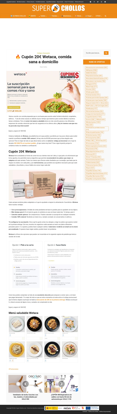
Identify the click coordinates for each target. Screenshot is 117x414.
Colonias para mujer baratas (96, 100)
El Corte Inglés (102, 106)
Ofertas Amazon (79, 1)
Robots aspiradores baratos (96, 146)
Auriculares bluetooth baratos (97, 78)
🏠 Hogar (88, 16)
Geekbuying (92, 108)
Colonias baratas (93, 95)
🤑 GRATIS (32, 16)
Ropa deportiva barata (95, 151)
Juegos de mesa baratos (95, 114)
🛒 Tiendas (53, 16)
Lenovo (90, 119)
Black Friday (92, 86)
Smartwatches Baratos (95, 159)
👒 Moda (78, 16)
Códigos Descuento (43, 53)
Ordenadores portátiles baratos (95, 128)
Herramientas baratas (95, 111)
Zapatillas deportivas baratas (97, 173)
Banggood (91, 84)
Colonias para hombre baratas (97, 97)
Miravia (101, 119)
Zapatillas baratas (51, 1)
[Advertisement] (58, 34)
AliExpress (92, 70)
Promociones (14, 369)
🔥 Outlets (41, 16)
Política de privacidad (105, 411)
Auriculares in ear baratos (96, 81)
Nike (90, 125)
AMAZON (91, 73)
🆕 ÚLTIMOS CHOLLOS (18, 16)
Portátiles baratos (40, 1)
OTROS (98, 16)
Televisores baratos (94, 165)
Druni (104, 103)
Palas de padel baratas (95, 132)
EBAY (90, 106)
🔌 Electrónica (66, 16)
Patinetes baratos (93, 135)
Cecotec (91, 89)
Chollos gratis (92, 92)
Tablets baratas (93, 162)
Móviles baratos (21, 1)
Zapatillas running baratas (96, 179)
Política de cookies (93, 411)
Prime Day (101, 140)
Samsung (91, 154)
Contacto (85, 411)
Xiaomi (90, 168)
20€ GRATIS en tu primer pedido (25, 143)
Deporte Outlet (93, 103)
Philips (90, 140)
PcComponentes (93, 138)
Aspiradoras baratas (94, 75)
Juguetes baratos (11, 1)
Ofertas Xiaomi (30, 1)
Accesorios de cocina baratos (97, 67)
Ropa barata (60, 1)
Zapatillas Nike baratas (95, 176)
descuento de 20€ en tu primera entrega (51, 300)
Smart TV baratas (69, 1)
